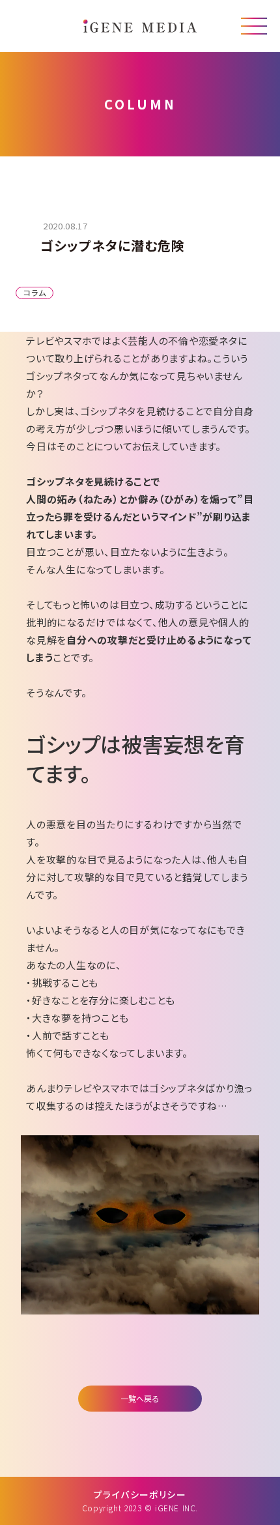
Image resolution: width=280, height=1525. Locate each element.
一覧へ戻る (140, 1398)
